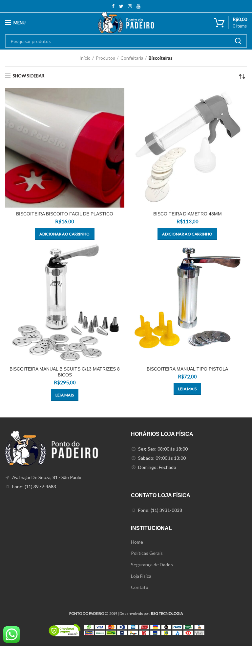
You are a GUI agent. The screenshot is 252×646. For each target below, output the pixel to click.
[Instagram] (130, 6)
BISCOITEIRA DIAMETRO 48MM (187, 213)
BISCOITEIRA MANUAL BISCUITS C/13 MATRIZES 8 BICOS (65, 371)
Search (238, 41)
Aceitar (126, 635)
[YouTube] (138, 6)
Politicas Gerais (147, 553)
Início (85, 58)
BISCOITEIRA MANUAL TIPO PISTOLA (187, 369)
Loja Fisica (141, 576)
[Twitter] (121, 6)
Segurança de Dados (152, 564)
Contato (139, 587)
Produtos (105, 58)
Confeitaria (131, 58)
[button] (64, 234)
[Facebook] (113, 6)
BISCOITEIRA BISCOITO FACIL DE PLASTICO (64, 213)
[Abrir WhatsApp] (235, 629)
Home (137, 542)
